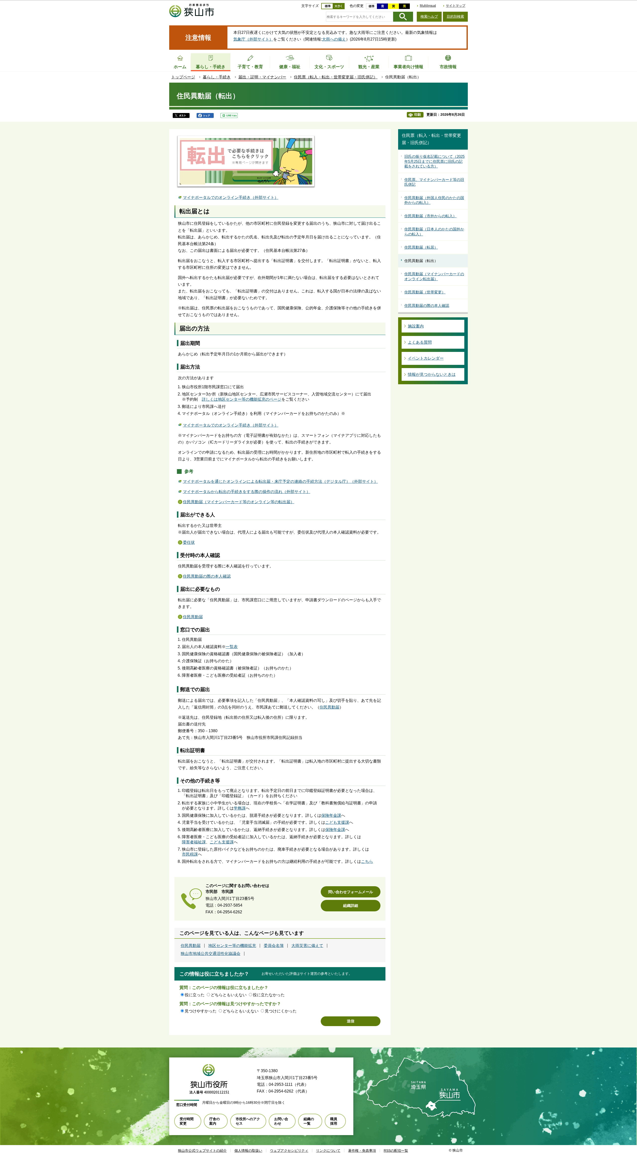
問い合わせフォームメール (350, 892)
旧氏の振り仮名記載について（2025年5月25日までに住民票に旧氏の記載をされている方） (434, 161)
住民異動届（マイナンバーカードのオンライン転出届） (434, 276)
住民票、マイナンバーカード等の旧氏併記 (434, 182)
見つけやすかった (200, 1011)
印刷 (417, 114)
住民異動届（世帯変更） (424, 292)
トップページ (183, 77)
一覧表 (232, 647)
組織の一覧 (309, 1121)
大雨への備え (334, 39)
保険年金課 (331, 815)
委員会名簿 (274, 946)
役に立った (195, 995)
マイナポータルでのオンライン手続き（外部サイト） (230, 197)
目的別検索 (455, 16)
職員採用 (333, 1121)
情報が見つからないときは (432, 374)
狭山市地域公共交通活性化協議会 (210, 954)
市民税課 (190, 854)
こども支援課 (337, 822)
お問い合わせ (281, 1121)
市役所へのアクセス (248, 1121)
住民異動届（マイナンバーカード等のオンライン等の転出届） (238, 502)
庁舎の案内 (214, 1121)
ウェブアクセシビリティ (289, 1150)
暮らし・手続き (217, 77)
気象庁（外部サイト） (253, 39)
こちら (367, 861)
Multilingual (428, 5)
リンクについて (328, 1150)
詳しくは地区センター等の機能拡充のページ (241, 399)
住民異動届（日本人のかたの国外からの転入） (434, 231)
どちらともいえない (229, 995)
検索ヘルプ (429, 16)
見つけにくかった (281, 1011)
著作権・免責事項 (362, 1150)
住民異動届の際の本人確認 (207, 576)
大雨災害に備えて (307, 946)
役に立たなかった (269, 995)
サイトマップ (455, 5)
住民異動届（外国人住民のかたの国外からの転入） (434, 200)
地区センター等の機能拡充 (232, 946)
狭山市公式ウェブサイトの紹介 (202, 1150)
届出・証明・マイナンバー (262, 77)
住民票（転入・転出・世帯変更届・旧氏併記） (335, 77)
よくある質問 (420, 342)
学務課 (240, 808)
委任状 (189, 542)
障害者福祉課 (194, 842)
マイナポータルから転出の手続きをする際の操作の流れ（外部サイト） (246, 492)
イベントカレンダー (426, 358)
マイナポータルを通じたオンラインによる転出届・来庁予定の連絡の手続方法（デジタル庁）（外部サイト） (280, 481)
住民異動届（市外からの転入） (430, 216)
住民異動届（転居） (421, 247)
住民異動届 (193, 617)
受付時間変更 (187, 1121)
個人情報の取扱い (248, 1150)
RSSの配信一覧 (396, 1150)
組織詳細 (350, 905)
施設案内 (416, 326)
